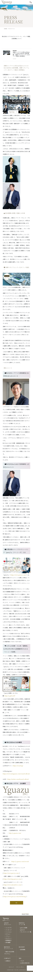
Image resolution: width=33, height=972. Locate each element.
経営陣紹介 (8, 940)
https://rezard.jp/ (18, 766)
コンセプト (8, 928)
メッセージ (8, 930)
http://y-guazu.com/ (15, 833)
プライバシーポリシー (20, 967)
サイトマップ (11, 967)
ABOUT (6, 923)
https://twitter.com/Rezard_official (18, 779)
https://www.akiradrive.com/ (12, 885)
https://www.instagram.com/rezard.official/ (16, 774)
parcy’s (22, 930)
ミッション (8, 932)
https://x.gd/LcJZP (9, 696)
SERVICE (21, 923)
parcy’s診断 (23, 928)
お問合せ (7, 961)
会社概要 (7, 942)
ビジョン (7, 934)
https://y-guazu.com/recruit (20, 861)
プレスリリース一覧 (25, 932)
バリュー (7, 936)
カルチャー (8, 938)
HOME (5, 28)
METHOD (7, 947)
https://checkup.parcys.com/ (12, 879)
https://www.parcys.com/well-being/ (15, 896)
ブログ (22, 961)
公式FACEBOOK (24, 963)
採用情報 (22, 949)
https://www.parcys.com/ (18, 575)
